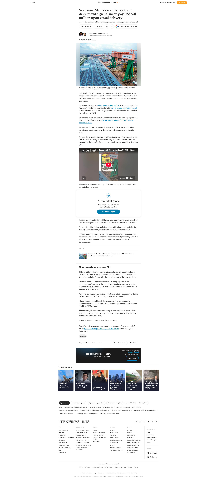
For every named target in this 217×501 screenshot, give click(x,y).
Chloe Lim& (93, 33)
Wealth (95, 430)
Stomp (136, 467)
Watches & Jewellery (116, 440)
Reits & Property (81, 435)
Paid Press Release (133, 445)
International (63, 442)
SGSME (149, 442)
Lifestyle (112, 430)
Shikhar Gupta (102, 33)
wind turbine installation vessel (124, 108)
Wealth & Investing (99, 432)
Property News (143, 403)
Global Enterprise (152, 440)
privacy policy (101, 473)
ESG (60, 450)
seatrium (83, 336)
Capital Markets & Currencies (81, 448)
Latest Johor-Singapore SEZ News (68, 410)
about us (82, 473)
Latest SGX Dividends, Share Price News (145, 410)
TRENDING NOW (64, 367)
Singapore (62, 440)
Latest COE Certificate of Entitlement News (128, 407)
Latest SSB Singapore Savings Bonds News (101, 407)
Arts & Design (114, 442)
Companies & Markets (83, 430)
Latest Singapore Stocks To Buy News (86, 413)
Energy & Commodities (83, 437)
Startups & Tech (64, 445)
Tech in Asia (150, 435)
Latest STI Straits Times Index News (122, 410)
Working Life (62, 452)
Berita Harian (118, 467)
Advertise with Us (132, 447)
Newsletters (131, 435)
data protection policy (131, 473)
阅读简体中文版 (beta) (87, 39)
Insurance (96, 441)
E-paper (129, 430)
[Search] (34, 2)
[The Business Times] (107, 2)
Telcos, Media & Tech (82, 440)
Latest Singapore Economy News (109, 413)
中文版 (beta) (131, 452)
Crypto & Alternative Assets (99, 438)
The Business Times (97, 467)
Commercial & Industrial (66, 437)
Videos (129, 432)
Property (61, 432)
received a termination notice (107, 105)
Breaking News (63, 430)
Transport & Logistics (82, 442)
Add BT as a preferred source (127, 26)
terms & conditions (111, 473)
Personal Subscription (134, 440)
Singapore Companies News (96, 403)
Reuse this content (120, 343)
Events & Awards (132, 450)
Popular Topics (64, 403)
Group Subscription (133, 442)
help (95, 473)
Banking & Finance (81, 432)
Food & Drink (114, 432)
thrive (148, 432)
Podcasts (130, 437)
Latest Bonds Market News (66, 413)
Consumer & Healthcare (83, 445)
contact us (89, 473)
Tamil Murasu (128, 467)
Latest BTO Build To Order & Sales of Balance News (94, 410)
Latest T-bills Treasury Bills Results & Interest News (73, 407)
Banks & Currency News (78, 403)
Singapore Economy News (115, 403)
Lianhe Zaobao (109, 467)
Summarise (87, 26)
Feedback (133, 343)
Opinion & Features (64, 447)
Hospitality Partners (116, 450)
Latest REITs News (131, 403)
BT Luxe (112, 445)
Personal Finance (98, 435)
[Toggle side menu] (31, 2)
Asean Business (151, 437)
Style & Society (114, 437)
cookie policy (121, 473)
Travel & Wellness (115, 447)
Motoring (113, 435)
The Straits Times (84, 467)
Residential (62, 435)
